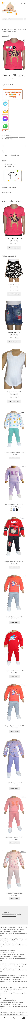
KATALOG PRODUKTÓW (16, 29)
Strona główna (6, 29)
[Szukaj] (25, 19)
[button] (24, 40)
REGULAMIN (5, 914)
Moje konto (4, 1018)
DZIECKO (24, 29)
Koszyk (21, 1017)
